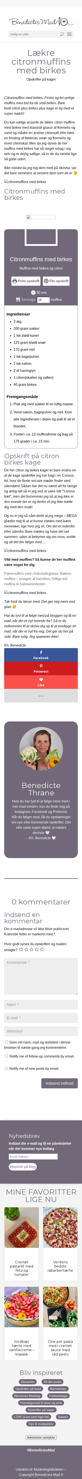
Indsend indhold (59, 1083)
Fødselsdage (58, 1396)
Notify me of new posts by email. (34, 1068)
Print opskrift (28, 281)
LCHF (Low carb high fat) (31, 1417)
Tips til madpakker (41, 1424)
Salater (63, 1417)
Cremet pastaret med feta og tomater (21, 1268)
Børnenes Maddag (27, 1396)
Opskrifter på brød (28, 1389)
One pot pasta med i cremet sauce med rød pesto (60, 1348)
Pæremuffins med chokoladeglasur (31, 573)
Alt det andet (52, 1382)
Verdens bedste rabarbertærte (60, 1266)
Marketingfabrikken (48, 1469)
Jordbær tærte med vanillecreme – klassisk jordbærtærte (21, 1350)
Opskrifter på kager (41, 79)
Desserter (28, 1382)
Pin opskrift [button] (58, 281)
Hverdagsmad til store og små (41, 1403)
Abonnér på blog (23, 1167)
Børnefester (58, 1389)
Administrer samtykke (41, 1437)
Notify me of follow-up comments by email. (42, 1056)
